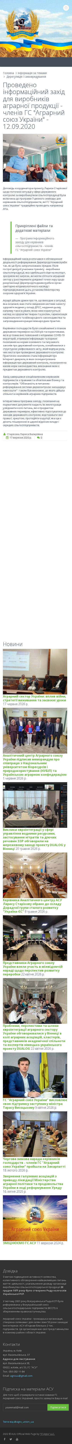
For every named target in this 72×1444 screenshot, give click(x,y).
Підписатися (58, 1407)
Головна (8, 73)
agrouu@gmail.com (21, 1375)
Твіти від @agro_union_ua (18, 1421)
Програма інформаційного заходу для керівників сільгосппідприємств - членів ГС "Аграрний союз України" (34, 244)
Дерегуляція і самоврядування (26, 76)
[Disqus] (35, 492)
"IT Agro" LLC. (47, 1434)
